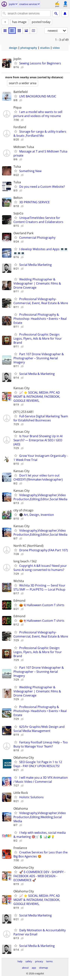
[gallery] (26, 30)
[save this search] (65, 13)
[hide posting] (22, 67)
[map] (33, 30)
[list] (5, 30)
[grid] (19, 30)
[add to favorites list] (15, 63)
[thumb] (12, 30)
